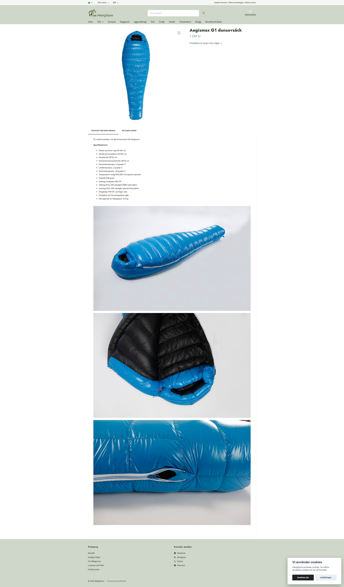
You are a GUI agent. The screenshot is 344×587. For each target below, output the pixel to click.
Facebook (181, 553)
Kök (153, 21)
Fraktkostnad (93, 569)
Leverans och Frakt (96, 565)
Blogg (198, 21)
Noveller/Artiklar (213, 21)
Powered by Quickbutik (116, 581)
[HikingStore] (100, 13)
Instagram (181, 557)
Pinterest (181, 565)
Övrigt (162, 21)
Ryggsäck (125, 21)
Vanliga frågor (94, 557)
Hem (90, 21)
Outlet (172, 21)
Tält (99, 21)
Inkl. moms (102, 2)
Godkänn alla (303, 577)
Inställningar (326, 577)
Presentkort (185, 21)
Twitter (179, 561)
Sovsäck (112, 21)
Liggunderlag (140, 21)
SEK (115, 2)
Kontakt (91, 553)
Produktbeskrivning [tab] (103, 130)
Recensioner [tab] (129, 130)
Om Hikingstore (94, 561)
